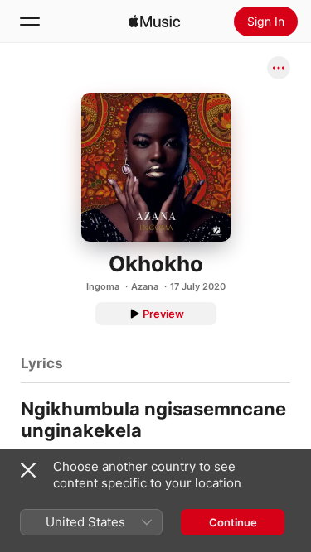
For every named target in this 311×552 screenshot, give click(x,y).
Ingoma (102, 286)
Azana (144, 286)
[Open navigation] (30, 21)
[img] (154, 21)
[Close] (28, 470)
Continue (233, 522)
